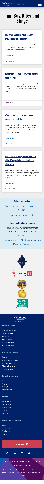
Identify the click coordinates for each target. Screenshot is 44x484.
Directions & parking (8, 363)
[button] (40, 4)
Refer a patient (7, 390)
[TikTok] (37, 453)
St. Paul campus (7, 369)
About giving (6, 431)
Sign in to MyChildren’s (9, 330)
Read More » (9, 56)
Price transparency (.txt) (9, 345)
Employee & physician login (11, 384)
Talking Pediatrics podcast (10, 387)
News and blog (7, 407)
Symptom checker (7, 333)
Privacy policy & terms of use (20, 461)
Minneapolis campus (8, 366)
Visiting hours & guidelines (10, 360)
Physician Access (7, 381)
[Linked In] (15, 453)
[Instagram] (22, 453)
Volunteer (5, 425)
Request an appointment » (22, 215)
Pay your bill (6, 336)
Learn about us (7, 401)
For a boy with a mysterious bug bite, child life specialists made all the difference (21, 160)
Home (6, 461)
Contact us (36, 461)
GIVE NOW (20, 444)
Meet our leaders (7, 404)
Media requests (7, 413)
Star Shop (5, 434)
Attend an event (7, 428)
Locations (5, 357)
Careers (4, 410)
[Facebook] (7, 453)
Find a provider (7, 339)
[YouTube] (29, 453)
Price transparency (8, 342)
